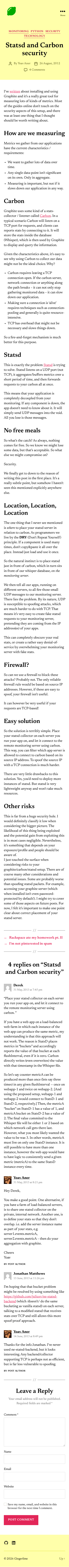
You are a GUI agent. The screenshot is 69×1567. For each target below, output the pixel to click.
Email (7, 1469)
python (37, 31)
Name (7, 1451)
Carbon (45, 216)
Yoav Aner (24, 63)
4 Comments (37, 69)
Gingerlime (21, 1558)
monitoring (19, 31)
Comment (11, 1414)
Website (9, 1486)
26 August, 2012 (49, 63)
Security (52, 31)
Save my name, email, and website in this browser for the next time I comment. (32, 1506)
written (15, 91)
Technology (34, 36)
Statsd (48, 365)
